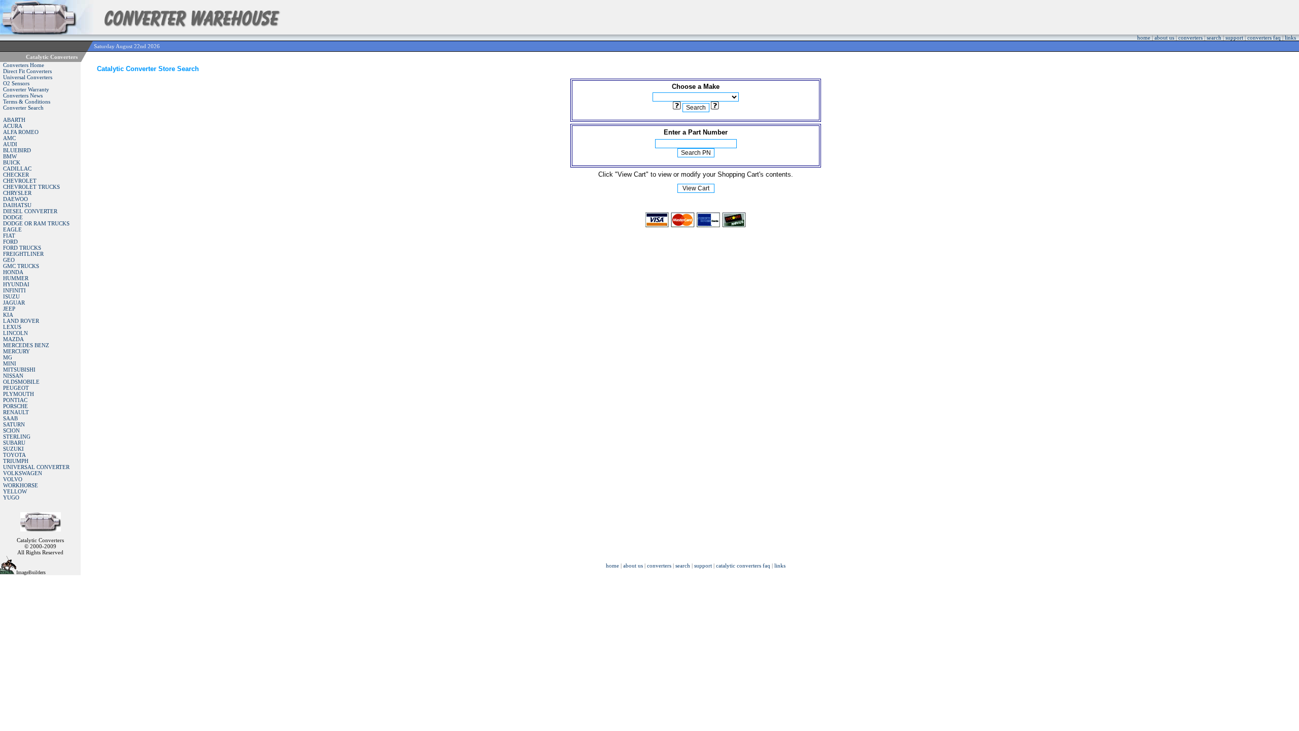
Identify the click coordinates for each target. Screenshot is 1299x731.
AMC (9, 138)
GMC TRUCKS (21, 266)
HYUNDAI (16, 284)
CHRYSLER (17, 193)
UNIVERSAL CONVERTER (36, 467)
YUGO (11, 497)
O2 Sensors (16, 83)
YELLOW (15, 491)
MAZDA (13, 339)
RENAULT (16, 412)
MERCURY (16, 351)
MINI (9, 363)
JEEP (9, 309)
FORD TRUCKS (22, 248)
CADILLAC (17, 168)
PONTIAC (15, 400)
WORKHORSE (20, 485)
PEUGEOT (16, 388)
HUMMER (15, 278)
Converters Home (23, 65)
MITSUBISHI (19, 370)
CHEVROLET (20, 181)
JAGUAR (14, 303)
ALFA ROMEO (21, 132)
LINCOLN (15, 333)
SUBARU (14, 443)
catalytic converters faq (743, 565)
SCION (11, 430)
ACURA (12, 126)
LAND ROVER (21, 321)
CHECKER (16, 175)
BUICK (11, 162)
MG (7, 357)
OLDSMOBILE (21, 382)
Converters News (23, 95)
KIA (8, 315)
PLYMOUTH (18, 394)
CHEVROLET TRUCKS (31, 187)
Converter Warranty (26, 89)
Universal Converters (27, 77)
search (1214, 38)
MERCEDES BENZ (26, 345)
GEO (9, 260)
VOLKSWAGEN (22, 473)
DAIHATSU (17, 205)
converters (1190, 38)
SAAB (10, 418)
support (1234, 38)
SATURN (14, 424)
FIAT (9, 235)
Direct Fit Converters (27, 71)
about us (1164, 38)
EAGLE (12, 229)
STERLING (16, 437)
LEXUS (12, 327)
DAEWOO (15, 199)
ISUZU (11, 296)
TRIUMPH (15, 461)
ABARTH (14, 120)
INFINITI (14, 290)
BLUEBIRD (17, 150)
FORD (10, 242)
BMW (10, 156)
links (1290, 38)
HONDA (13, 272)
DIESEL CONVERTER (30, 211)
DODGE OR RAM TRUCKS (36, 223)
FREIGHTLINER (23, 254)
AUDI (10, 144)
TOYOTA (14, 455)
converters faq (1264, 38)
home (1143, 38)
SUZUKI (13, 449)
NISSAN (13, 376)
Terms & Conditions (26, 101)
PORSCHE (15, 406)
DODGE (13, 217)
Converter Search (23, 108)
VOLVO (12, 479)
